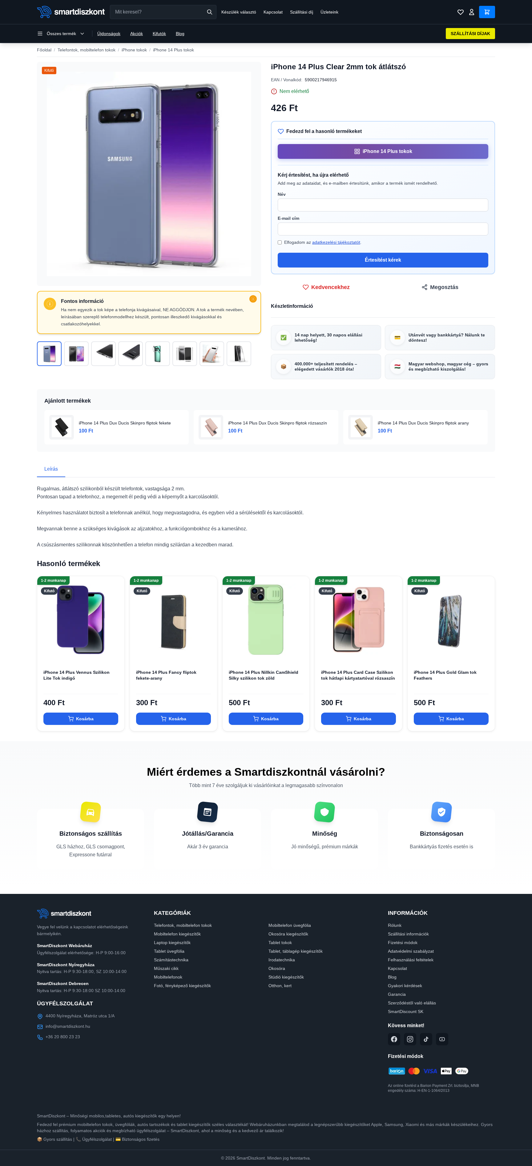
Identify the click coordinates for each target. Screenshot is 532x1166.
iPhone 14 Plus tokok (173, 49)
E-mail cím (288, 218)
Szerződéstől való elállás (412, 1002)
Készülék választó (238, 12)
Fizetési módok (402, 942)
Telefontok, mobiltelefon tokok (86, 49)
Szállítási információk (408, 933)
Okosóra (276, 968)
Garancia (397, 994)
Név (282, 194)
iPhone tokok (134, 49)
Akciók (136, 33)
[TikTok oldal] (426, 1039)
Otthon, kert (280, 985)
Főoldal (44, 49)
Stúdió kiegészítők (286, 977)
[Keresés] (210, 12)
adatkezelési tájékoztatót (336, 242)
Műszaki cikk (166, 968)
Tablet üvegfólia (169, 951)
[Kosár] (487, 12)
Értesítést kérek (383, 260)
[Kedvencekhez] (114, 653)
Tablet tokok (280, 942)
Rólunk (394, 925)
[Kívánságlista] (460, 12)
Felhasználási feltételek (410, 959)
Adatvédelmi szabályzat (411, 951)
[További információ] (253, 299)
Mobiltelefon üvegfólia (289, 925)
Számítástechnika (171, 959)
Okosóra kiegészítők (288, 933)
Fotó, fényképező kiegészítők (182, 985)
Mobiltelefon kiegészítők (177, 933)
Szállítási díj (301, 12)
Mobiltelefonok (168, 977)
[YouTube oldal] (442, 1039)
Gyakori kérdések (405, 985)
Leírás (51, 469)
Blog (180, 33)
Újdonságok (108, 33)
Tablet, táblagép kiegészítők (295, 951)
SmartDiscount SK (405, 1011)
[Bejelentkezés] (471, 12)
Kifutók (159, 33)
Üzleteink (329, 12)
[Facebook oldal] (394, 1039)
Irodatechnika (281, 959)
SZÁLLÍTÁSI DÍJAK (470, 33)
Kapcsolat (273, 12)
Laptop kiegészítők (172, 942)
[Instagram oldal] (410, 1039)
